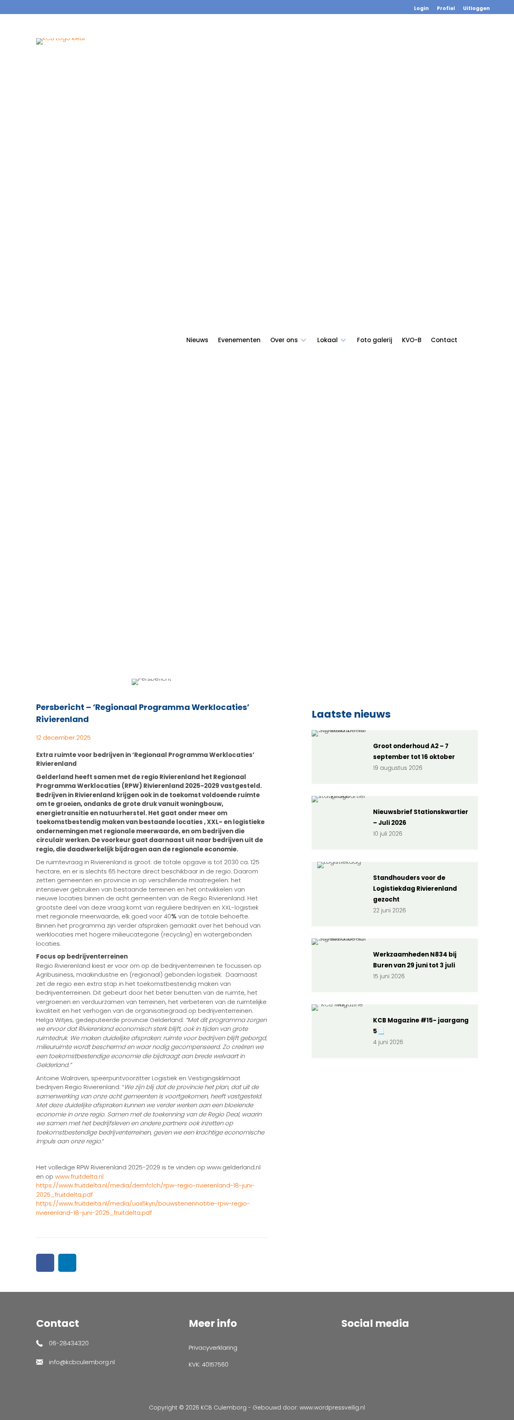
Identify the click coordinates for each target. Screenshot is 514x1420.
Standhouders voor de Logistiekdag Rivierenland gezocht (415, 888)
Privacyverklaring (213, 1347)
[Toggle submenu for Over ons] (303, 340)
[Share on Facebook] (45, 1263)
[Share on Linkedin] (67, 1263)
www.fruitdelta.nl (79, 1176)
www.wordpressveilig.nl (332, 1408)
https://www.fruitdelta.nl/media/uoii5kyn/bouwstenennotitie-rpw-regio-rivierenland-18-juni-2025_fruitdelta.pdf (143, 1208)
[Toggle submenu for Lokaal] (343, 340)
